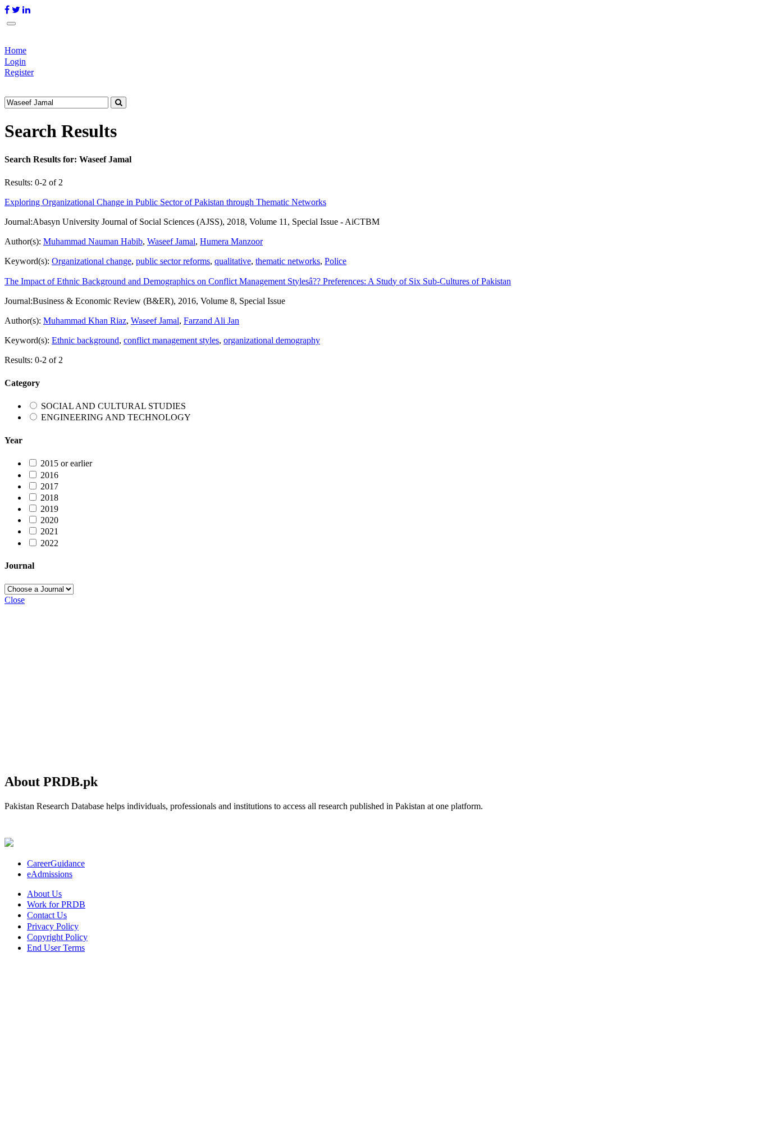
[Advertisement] (341, 684)
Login (15, 61)
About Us (44, 894)
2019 (49, 509)
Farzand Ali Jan (211, 320)
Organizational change (91, 261)
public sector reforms (173, 261)
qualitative (232, 261)
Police (335, 261)
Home (15, 50)
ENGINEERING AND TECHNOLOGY (116, 417)
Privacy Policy (53, 926)
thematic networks (287, 261)
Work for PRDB (56, 904)
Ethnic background (85, 340)
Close (14, 600)
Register (19, 72)
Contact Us (47, 915)
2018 (49, 497)
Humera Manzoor (231, 241)
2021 (49, 531)
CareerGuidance (56, 863)
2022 (49, 543)
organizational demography (271, 340)
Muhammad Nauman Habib (93, 241)
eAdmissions (49, 874)
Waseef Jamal (171, 241)
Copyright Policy (57, 937)
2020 (49, 520)
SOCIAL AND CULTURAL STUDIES (113, 406)
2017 (49, 486)
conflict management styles (171, 340)
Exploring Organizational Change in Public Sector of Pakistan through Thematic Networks (165, 202)
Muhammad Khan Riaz (84, 320)
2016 (49, 475)
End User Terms (56, 947)
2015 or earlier (66, 463)
